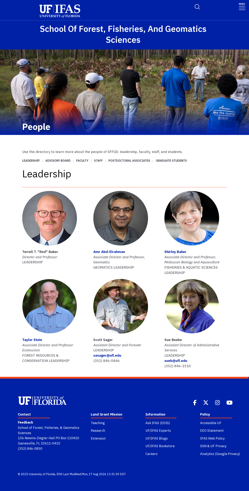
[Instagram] (218, 402)
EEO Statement (212, 430)
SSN (203, 446)
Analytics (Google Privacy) (220, 454)
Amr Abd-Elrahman (109, 251)
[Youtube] (229, 402)
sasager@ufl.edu (107, 355)
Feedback (25, 422)
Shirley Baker (175, 251)
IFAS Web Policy (212, 438)
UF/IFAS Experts (158, 430)
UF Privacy (218, 446)
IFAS (60, 474)
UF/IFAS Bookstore (160, 446)
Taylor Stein (32, 339)
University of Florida (42, 474)
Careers (151, 454)
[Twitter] (206, 402)
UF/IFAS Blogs (156, 438)
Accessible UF (210, 423)
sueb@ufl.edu (175, 360)
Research (98, 430)
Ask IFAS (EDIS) (157, 423)
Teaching (98, 423)
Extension (98, 438)
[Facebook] (195, 402)
